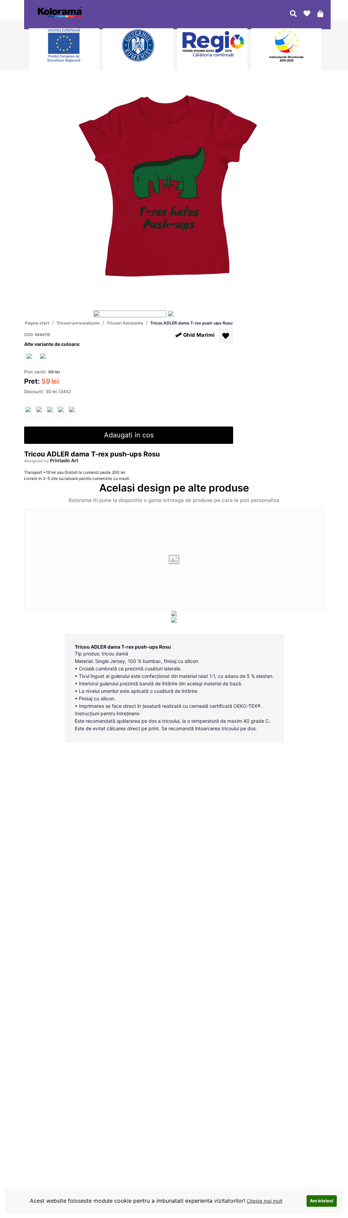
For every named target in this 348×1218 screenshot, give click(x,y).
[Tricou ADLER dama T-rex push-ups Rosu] (28, 411)
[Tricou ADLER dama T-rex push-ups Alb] (29, 356)
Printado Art (64, 460)
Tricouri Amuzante (125, 323)
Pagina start (37, 323)
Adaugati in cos (129, 435)
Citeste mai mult (264, 1201)
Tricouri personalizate (78, 323)
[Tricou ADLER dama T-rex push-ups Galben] (43, 356)
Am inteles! (321, 1200)
